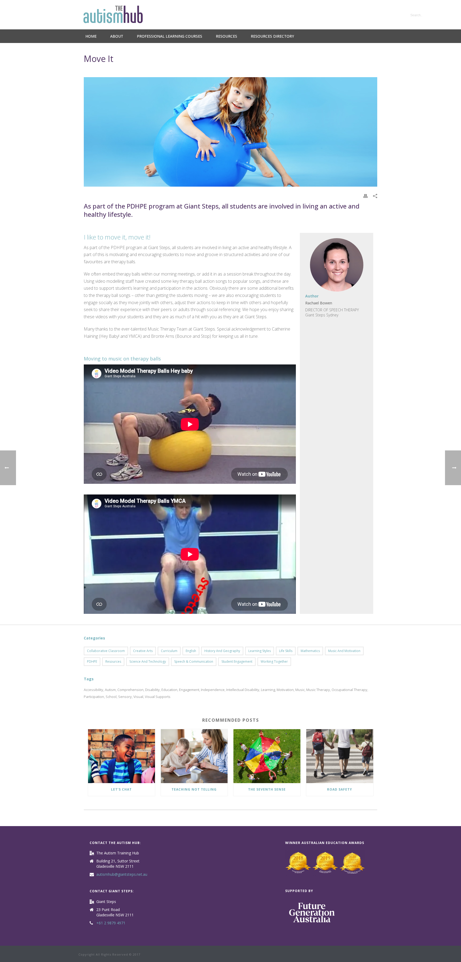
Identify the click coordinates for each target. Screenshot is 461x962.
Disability (152, 690)
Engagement (189, 690)
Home (91, 36)
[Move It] (230, 132)
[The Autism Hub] (113, 14)
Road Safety (339, 789)
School (111, 696)
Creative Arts (143, 651)
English (191, 651)
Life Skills (285, 651)
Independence (213, 690)
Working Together (274, 661)
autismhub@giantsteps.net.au (121, 874)
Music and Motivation (344, 651)
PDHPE (92, 661)
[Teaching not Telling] (194, 756)
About (116, 36)
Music (300, 690)
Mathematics (310, 651)
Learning (268, 690)
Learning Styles (259, 651)
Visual (138, 696)
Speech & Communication (193, 661)
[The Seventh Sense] (266, 756)
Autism (110, 690)
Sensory (125, 696)
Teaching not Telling (194, 789)
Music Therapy (318, 690)
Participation (94, 696)
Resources (226, 36)
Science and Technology (147, 661)
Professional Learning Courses (169, 36)
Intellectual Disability (242, 690)
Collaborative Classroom (106, 651)
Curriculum (169, 651)
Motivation (285, 690)
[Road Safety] (339, 756)
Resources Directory (272, 36)
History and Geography (222, 651)
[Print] (365, 195)
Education (169, 690)
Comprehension (130, 690)
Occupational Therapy (349, 690)
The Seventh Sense (267, 789)
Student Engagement (236, 661)
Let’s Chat (121, 789)
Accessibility (93, 690)
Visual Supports (157, 696)
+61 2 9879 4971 (110, 923)
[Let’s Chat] (121, 756)
